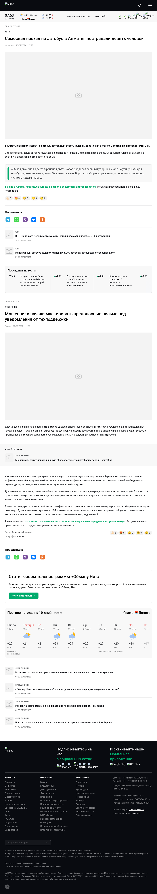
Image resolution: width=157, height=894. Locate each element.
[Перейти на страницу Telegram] (93, 765)
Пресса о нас (82, 797)
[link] (17, 231)
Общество (10, 786)
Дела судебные (48, 789)
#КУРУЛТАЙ (100, 17)
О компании (82, 782)
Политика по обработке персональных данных (25, 863)
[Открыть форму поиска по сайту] (140, 5)
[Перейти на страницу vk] (59, 765)
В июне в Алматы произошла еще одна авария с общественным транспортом (50, 186)
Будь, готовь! (47, 786)
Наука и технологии (15, 804)
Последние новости (22, 270)
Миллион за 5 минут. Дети (53, 811)
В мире (8, 800)
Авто (7, 815)
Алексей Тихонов (136, 810)
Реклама (80, 804)
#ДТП (7, 32)
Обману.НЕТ (46, 822)
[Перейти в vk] (34, 220)
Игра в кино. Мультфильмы (54, 800)
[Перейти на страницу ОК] (70, 765)
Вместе (43, 782)
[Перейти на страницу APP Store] (133, 766)
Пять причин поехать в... (52, 830)
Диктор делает (47, 793)
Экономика (10, 789)
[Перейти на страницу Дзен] (82, 765)
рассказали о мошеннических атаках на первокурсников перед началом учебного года (74, 521)
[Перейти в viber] (25, 220)
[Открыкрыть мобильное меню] (150, 5)
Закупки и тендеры (85, 808)
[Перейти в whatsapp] (16, 220)
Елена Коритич (133, 813)
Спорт (8, 811)
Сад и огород (11, 830)
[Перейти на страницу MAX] (64, 765)
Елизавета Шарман (22, 532)
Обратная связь (84, 815)
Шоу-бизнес (11, 822)
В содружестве (12, 797)
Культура (9, 819)
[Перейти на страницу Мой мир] (76, 766)
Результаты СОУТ (85, 811)
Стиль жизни (11, 826)
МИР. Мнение (47, 815)
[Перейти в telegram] (8, 220)
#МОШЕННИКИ (11, 307)
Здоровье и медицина (16, 808)
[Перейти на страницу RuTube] (87, 765)
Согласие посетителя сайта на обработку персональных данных (33, 866)
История (80, 786)
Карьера (80, 800)
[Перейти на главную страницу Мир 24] (9, 5)
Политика (10, 782)
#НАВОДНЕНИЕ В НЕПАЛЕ (78, 17)
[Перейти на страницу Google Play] (118, 766)
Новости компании (85, 793)
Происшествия (12, 793)
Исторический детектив (52, 804)
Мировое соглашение (51, 819)
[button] (8, 220)
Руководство (82, 789)
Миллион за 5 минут (50, 808)
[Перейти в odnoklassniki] (42, 220)
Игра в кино (46, 797)
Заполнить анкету (22, 596)
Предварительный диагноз (53, 826)
